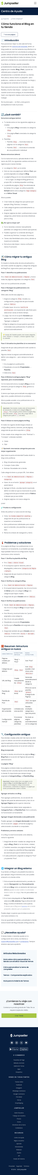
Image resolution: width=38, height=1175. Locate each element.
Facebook (19, 1085)
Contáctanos (19, 1128)
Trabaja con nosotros (19, 1116)
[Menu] (35, 3)
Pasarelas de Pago (19, 1060)
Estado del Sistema (19, 1159)
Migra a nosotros (19, 1141)
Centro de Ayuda (19, 1137)
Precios (19, 1119)
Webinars (19, 1150)
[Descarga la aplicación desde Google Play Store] (13, 1049)
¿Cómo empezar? (17, 19)
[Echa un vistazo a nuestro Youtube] (26, 1043)
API (19, 1156)
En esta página (10, 34)
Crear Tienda (19, 1016)
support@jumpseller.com (9, 941)
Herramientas (19, 1147)
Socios (19, 1122)
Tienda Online (19, 1082)
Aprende (19, 1144)
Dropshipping (19, 1103)
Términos (26, 1166)
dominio (24, 906)
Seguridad (19, 1166)
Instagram (19, 1088)
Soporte (6, 19)
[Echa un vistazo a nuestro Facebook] (12, 1043)
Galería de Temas (19, 1066)
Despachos (19, 1072)
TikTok (19, 1100)
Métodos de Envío (19, 1063)
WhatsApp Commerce (19, 1091)
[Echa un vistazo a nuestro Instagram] (16, 1043)
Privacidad (12, 1166)
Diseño (19, 1153)
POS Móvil (19, 1097)
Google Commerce (19, 1094)
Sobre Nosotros (19, 1113)
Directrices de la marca (19, 1125)
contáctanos (24, 941)
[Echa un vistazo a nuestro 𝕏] (21, 1043)
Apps (19, 1069)
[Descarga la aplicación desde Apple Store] (24, 1049)
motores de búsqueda (19, 46)
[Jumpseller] (19, 1035)
